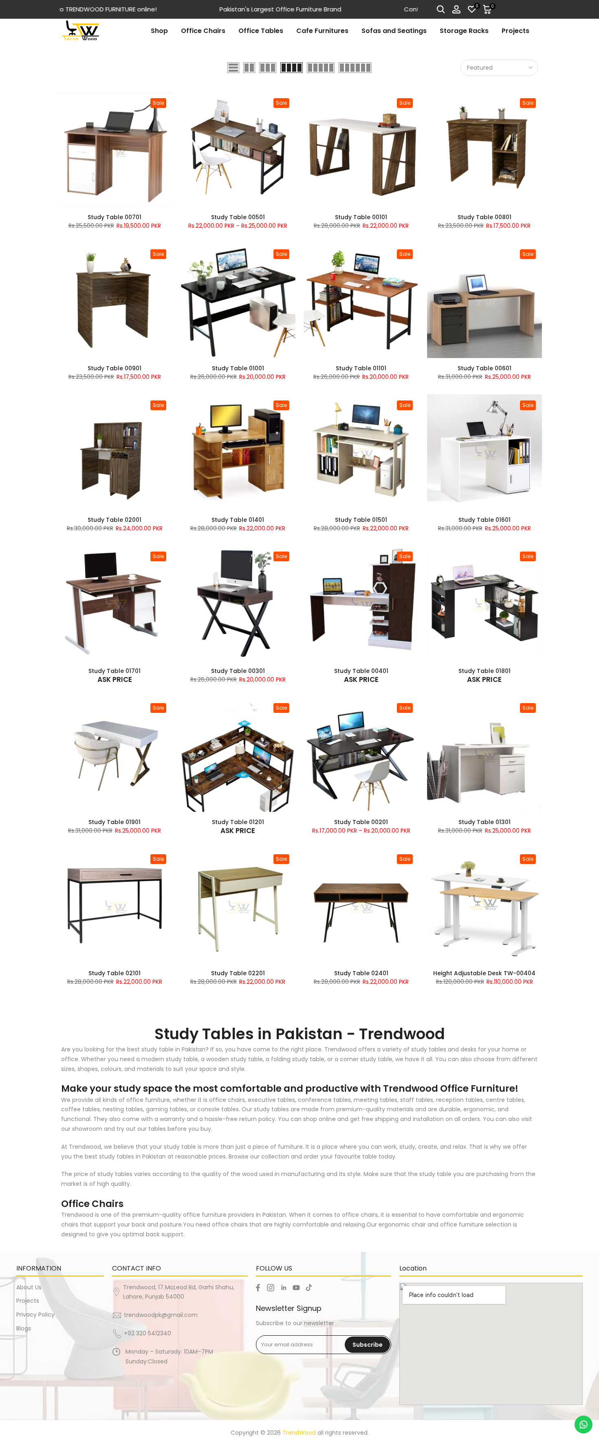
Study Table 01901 (114, 822)
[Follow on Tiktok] (309, 1288)
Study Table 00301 (238, 671)
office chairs (360, 1215)
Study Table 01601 (484, 520)
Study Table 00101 (361, 217)
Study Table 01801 (484, 671)
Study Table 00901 (114, 368)
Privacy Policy (35, 1314)
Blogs (23, 1328)
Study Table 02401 (361, 973)
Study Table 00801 (484, 217)
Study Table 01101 (361, 368)
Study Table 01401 (237, 520)
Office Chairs (203, 30)
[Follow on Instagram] (270, 1288)
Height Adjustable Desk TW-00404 (484, 973)
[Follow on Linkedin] (283, 1288)
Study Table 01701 (114, 671)
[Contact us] (583, 1424)
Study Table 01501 (361, 520)
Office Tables (260, 30)
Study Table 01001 (238, 368)
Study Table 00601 (484, 368)
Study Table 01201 (238, 822)
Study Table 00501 (238, 217)
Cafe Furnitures (322, 30)
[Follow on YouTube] (296, 1288)
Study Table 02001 (114, 520)
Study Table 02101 (114, 973)
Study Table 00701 (114, 217)
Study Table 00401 (361, 671)
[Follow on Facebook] (258, 1288)
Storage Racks (464, 30)
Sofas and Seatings (394, 30)
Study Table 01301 (484, 822)
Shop (159, 30)
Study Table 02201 (238, 973)
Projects (515, 30)
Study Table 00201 (361, 822)
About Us (29, 1287)
